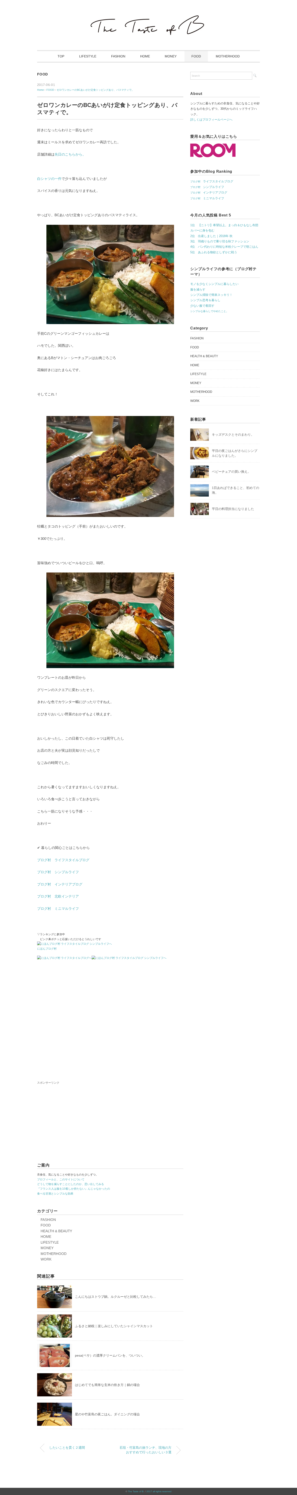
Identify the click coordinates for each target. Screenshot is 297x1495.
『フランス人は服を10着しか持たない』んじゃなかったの (73, 1188)
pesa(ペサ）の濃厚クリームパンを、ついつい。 (110, 1355)
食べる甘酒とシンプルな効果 (55, 1193)
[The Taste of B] (148, 16)
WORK (46, 1259)
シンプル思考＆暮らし (205, 300)
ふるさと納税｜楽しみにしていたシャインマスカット (114, 1326)
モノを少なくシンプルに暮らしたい (214, 284)
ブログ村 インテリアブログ (59, 884)
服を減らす (197, 289)
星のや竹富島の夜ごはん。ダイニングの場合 (107, 1414)
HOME (145, 56)
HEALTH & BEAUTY (56, 1231)
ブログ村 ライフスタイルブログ (63, 860)
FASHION (118, 56)
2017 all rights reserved (158, 1491)
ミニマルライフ (207, 198)
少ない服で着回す (202, 305)
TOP (61, 56)
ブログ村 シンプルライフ (58, 872)
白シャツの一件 (49, 179)
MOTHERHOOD (228, 56)
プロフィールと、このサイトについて (60, 1179)
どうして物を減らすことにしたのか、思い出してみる (70, 1184)
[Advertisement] (110, 1023)
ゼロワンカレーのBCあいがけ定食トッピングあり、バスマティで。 (95, 89)
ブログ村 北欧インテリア (58, 896)
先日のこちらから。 (70, 154)
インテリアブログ (208, 192)
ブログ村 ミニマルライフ (58, 908)
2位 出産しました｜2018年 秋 (211, 236)
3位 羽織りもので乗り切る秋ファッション (219, 241)
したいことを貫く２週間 (67, 1447)
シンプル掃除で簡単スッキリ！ (211, 295)
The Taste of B (136, 1491)
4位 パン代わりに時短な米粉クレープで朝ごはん (224, 246)
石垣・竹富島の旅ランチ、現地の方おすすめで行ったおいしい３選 (145, 1450)
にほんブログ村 (47, 948)
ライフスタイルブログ (211, 181)
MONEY (171, 56)
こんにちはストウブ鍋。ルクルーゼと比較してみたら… (115, 1296)
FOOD (196, 56)
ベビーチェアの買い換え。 (231, 471)
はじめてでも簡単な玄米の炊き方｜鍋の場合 (107, 1385)
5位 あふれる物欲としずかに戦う (213, 252)
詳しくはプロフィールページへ (211, 119)
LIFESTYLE (87, 56)
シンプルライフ (207, 187)
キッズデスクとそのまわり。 (233, 434)
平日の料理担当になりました (233, 509)
